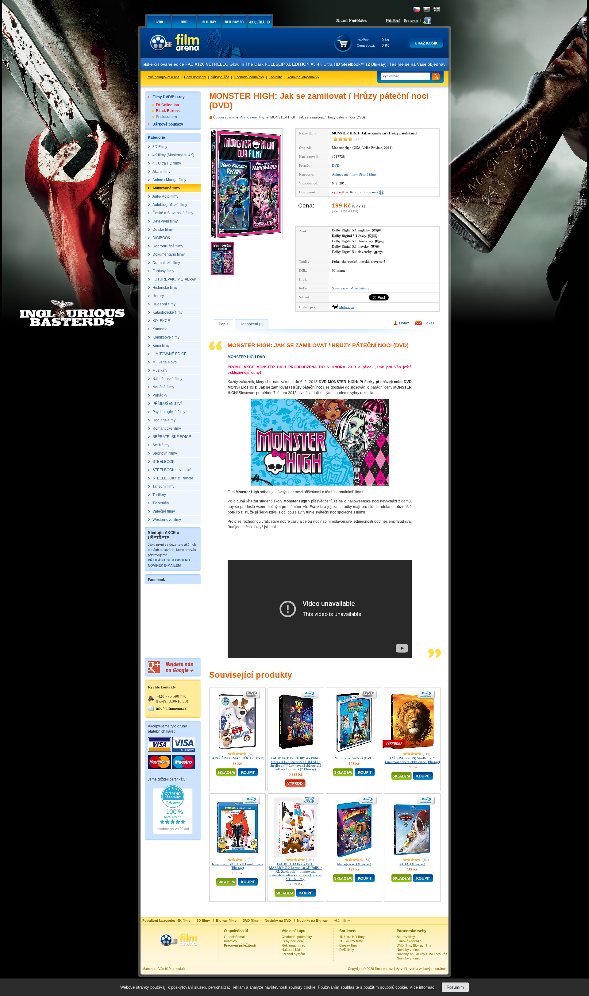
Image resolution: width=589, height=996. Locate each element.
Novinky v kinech (409, 949)
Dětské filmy (368, 174)
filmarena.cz (384, 969)
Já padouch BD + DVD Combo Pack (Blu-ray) (237, 866)
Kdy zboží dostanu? (364, 192)
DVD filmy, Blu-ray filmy (414, 945)
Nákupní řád (220, 77)
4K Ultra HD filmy (352, 937)
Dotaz (404, 323)
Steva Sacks (340, 288)
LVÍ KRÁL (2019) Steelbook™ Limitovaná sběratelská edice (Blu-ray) (412, 760)
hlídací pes (346, 307)
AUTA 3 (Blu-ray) (412, 864)
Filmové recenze (409, 941)
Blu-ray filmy (348, 945)
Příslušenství (166, 116)
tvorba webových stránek (428, 969)
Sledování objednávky (303, 77)
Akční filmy (342, 920)
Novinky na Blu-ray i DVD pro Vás (422, 954)
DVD (335, 165)
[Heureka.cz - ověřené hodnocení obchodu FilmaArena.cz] (173, 833)
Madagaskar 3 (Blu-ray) (354, 864)
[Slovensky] (426, 9)
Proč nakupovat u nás (163, 77)
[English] (437, 9)
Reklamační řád (293, 945)
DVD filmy (346, 949)
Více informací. (423, 987)
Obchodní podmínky (249, 77)
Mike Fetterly (359, 288)
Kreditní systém (293, 954)
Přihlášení (393, 20)
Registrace (411, 20)
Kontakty (275, 77)
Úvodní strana (223, 117)
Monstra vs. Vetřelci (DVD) (354, 758)
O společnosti (234, 937)
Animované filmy (252, 117)
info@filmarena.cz (171, 708)
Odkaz (429, 323)
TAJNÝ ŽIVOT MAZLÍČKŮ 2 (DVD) (237, 758)
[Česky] (416, 9)
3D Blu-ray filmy (351, 941)
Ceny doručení (195, 77)
